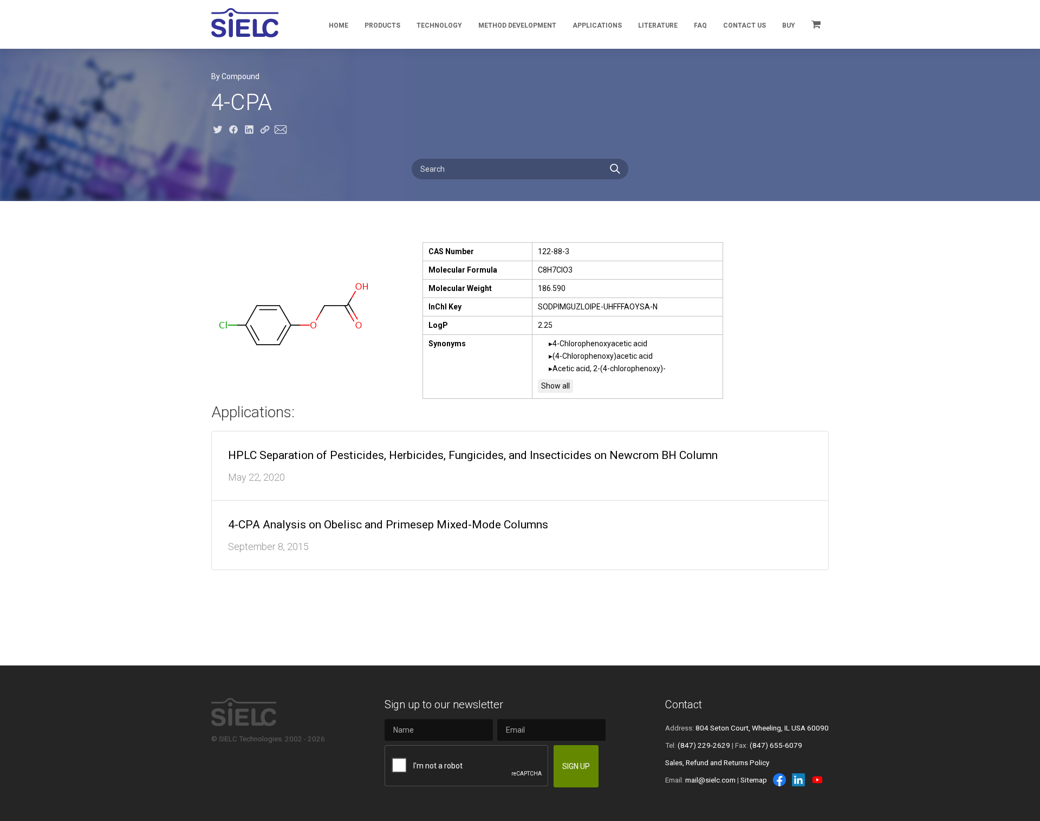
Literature (658, 25)
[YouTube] (817, 779)
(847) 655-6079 (776, 745)
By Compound (235, 76)
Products (382, 25)
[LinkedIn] (798, 779)
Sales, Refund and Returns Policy (717, 762)
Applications (597, 25)
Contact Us (744, 25)
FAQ (700, 25)
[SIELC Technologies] (244, 22)
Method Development (517, 25)
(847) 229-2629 (704, 745)
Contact (683, 704)
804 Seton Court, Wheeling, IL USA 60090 (762, 727)
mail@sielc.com (710, 779)
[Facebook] (779, 779)
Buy (788, 25)
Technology (439, 25)
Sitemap (753, 779)
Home (338, 25)
